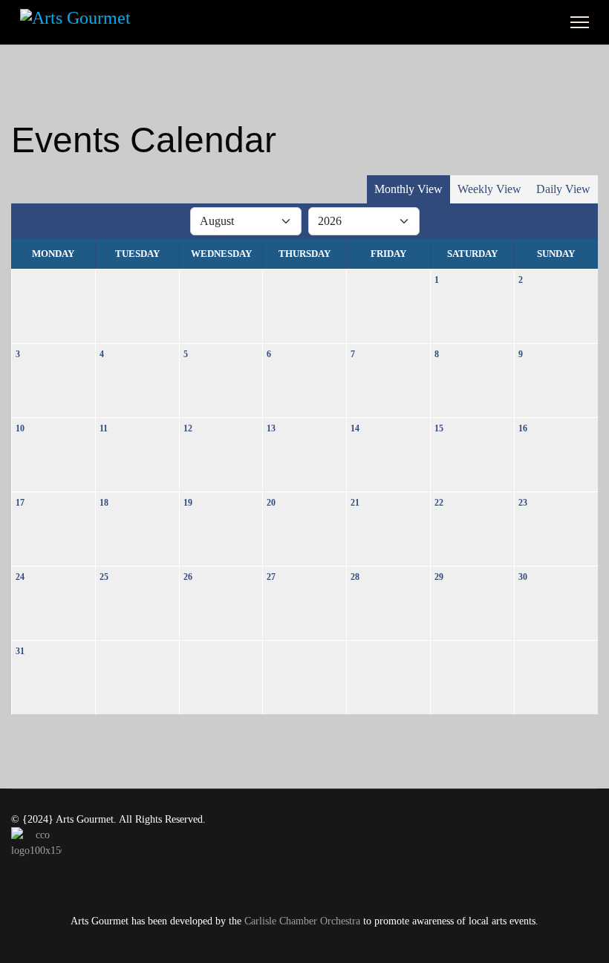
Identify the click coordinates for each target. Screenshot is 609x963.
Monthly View (408, 189)
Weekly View (489, 189)
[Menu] (579, 22)
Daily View (563, 189)
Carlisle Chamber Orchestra (302, 921)
